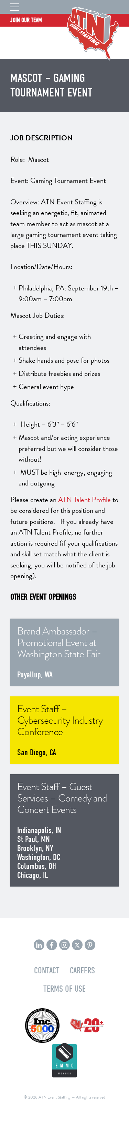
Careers (82, 970)
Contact (47, 970)
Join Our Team (26, 20)
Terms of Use (64, 989)
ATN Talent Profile (84, 499)
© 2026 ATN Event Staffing (47, 1097)
